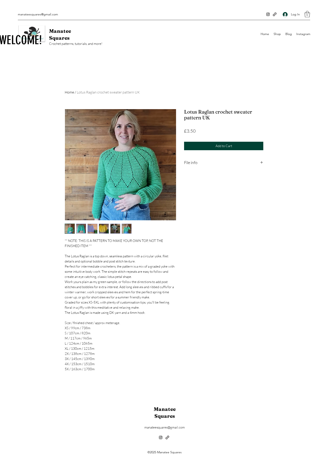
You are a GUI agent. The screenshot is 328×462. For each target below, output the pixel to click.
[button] (307, 14)
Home (69, 92)
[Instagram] (268, 14)
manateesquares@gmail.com (38, 14)
